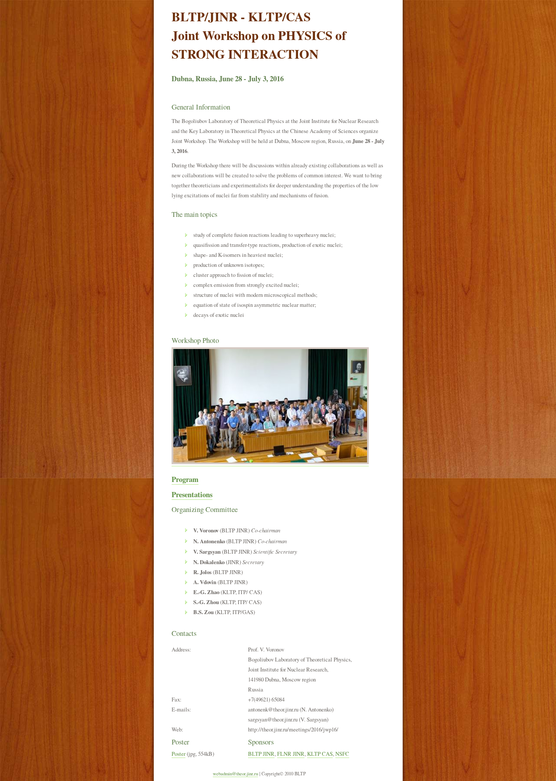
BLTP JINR (261, 754)
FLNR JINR (290, 754)
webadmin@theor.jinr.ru (235, 774)
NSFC (342, 754)
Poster (178, 754)
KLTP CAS (320, 754)
